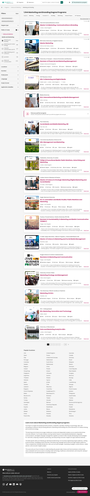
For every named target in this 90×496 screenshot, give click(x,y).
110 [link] (65, 344)
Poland (48, 369)
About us (49, 472)
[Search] (62, 2)
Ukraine (48, 400)
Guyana (26, 407)
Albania (71, 400)
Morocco (71, 375)
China (47, 366)
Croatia (26, 404)
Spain (25, 355)
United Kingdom (50, 353)
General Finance (68, 15)
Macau (48, 409)
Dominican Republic (51, 404)
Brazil (70, 360)
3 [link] (53, 344)
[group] (59, 15)
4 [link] (56, 344)
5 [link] (59, 344)
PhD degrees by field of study (75, 480)
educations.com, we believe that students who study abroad (17, 476)
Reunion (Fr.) (27, 395)
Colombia (26, 362)
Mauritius (49, 386)
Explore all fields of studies (74, 472)
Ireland (25, 369)
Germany (71, 357)
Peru (70, 413)
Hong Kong (27, 371)
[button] (7, 18)
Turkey (26, 400)
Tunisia (71, 398)
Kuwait (71, 407)
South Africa (49, 362)
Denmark (71, 366)
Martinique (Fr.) (50, 393)
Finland (48, 378)
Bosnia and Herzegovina (75, 402)
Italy (25, 357)
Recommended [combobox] (84, 19)
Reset (17, 13)
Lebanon (26, 386)
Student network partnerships (54, 477)
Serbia (25, 398)
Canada (71, 355)
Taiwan (48, 398)
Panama (48, 413)
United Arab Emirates (52, 357)
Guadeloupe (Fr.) (50, 391)
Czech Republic (73, 369)
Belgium (26, 366)
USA (25, 353)
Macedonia (72, 409)
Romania (48, 395)
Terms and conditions (70, 492)
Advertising (60, 15)
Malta (25, 393)
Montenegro (72, 411)
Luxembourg (72, 382)
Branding (53, 15)
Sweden (26, 364)
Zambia (26, 384)
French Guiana (73, 389)
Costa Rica (49, 389)
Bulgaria (26, 389)
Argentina (26, 375)
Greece (48, 371)
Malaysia (71, 362)
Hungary (71, 373)
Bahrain (48, 402)
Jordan (48, 382)
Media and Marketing (8, 34)
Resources (31, 2)
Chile (47, 384)
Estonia (71, 404)
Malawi (25, 411)
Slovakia (48, 416)
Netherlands (49, 364)
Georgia (71, 384)
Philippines (72, 393)
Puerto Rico (27, 416)
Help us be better (82, 491)
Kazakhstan (49, 407)
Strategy (38, 15)
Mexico (71, 364)
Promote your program (52, 474)
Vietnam (26, 380)
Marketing (31, 15)
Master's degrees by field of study (76, 474)
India (70, 380)
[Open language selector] (69, 2)
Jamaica (71, 391)
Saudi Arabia (72, 395)
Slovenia (71, 416)
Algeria (71, 386)
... (62, 344)
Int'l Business (78, 15)
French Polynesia (28, 391)
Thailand (26, 378)
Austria (48, 375)
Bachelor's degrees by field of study (76, 477)
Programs (20, 2)
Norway (71, 378)
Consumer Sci (45, 15)
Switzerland (49, 360)
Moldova (48, 411)
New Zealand (72, 371)
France (48, 355)
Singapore (26, 373)
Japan (25, 382)
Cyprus (48, 380)
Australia (71, 353)
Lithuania (48, 373)
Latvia (25, 409)
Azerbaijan (26, 402)
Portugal (26, 360)
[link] (28, 7)
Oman (25, 413)
